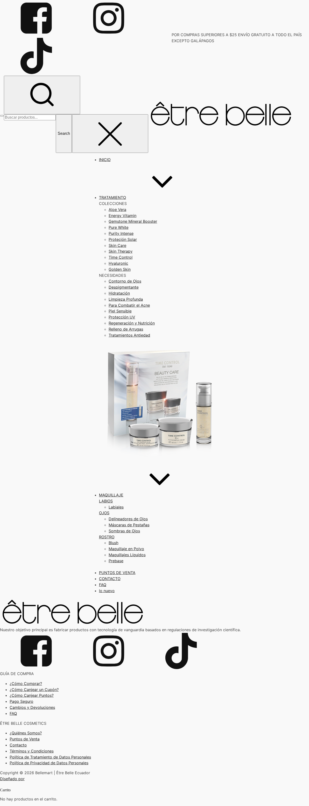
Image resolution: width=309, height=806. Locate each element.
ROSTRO (106, 537)
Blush (113, 542)
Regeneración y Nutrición (132, 323)
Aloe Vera (117, 209)
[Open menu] (2, 115)
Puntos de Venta (25, 739)
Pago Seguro (21, 701)
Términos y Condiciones (32, 751)
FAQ (13, 713)
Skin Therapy (121, 251)
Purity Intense (121, 233)
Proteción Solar (123, 239)
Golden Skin (120, 269)
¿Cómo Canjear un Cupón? (34, 689)
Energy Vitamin (122, 215)
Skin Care (117, 245)
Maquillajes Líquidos (127, 554)
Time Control (121, 257)
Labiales (116, 507)
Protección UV (122, 317)
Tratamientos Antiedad (129, 335)
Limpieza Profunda (126, 299)
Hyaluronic (118, 263)
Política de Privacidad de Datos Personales (49, 762)
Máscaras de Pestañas (129, 524)
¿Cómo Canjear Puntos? (32, 695)
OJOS (104, 512)
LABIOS (106, 501)
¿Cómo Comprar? (26, 683)
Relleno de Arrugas (126, 329)
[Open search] (42, 95)
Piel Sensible (120, 311)
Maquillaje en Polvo (126, 548)
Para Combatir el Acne (129, 305)
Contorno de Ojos (125, 281)
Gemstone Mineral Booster (133, 221)
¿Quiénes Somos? (26, 733)
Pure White (118, 227)
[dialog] (154, 795)
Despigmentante (124, 287)
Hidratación (119, 293)
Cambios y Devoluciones (32, 707)
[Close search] (110, 133)
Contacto (18, 745)
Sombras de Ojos (124, 530)
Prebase (116, 560)
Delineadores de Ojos (128, 518)
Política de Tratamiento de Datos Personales (50, 757)
